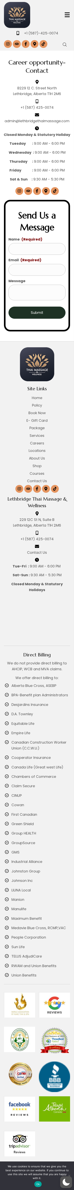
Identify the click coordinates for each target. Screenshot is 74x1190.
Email (24, 260)
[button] (8, 44)
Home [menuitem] (37, 397)
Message (16, 281)
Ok (38, 1184)
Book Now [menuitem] (37, 412)
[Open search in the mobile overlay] (65, 44)
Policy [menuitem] (37, 405)
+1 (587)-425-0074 (41, 33)
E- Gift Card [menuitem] (37, 420)
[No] (69, 1176)
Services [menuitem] (37, 435)
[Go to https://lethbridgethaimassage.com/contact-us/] (37, 546)
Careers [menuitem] (37, 443)
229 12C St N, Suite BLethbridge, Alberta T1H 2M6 (37, 522)
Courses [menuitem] (37, 473)
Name (25, 239)
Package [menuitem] (37, 427)
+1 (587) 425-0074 (37, 107)
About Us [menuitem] (37, 458)
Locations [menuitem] (37, 450)
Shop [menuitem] (37, 465)
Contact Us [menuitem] (37, 480)
